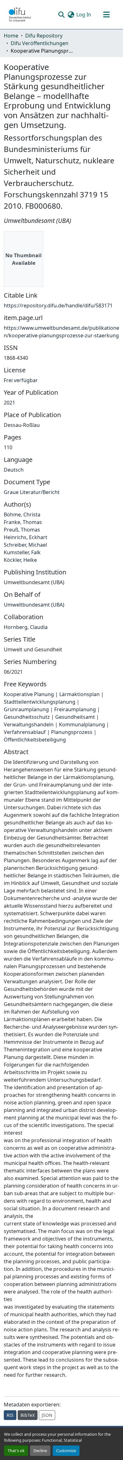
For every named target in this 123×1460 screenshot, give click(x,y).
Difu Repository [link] (43, 35)
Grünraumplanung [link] (26, 709)
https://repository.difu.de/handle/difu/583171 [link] (58, 305)
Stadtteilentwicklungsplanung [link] (39, 701)
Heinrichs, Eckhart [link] (25, 537)
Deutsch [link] (14, 469)
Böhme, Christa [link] (22, 514)
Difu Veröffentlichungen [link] (39, 43)
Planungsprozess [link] (71, 732)
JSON (47, 1415)
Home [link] (11, 35)
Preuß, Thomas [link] (22, 529)
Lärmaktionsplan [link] (79, 694)
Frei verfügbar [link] (21, 380)
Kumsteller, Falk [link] (22, 552)
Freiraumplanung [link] (75, 709)
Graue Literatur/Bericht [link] (32, 492)
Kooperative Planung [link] (29, 694)
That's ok (16, 1450)
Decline (40, 1450)
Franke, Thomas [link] (23, 522)
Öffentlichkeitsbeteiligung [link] (35, 739)
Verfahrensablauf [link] (25, 732)
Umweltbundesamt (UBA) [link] (34, 604)
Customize (66, 1450)
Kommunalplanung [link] (82, 724)
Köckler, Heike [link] (20, 559)
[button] (20, 14)
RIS (10, 1415)
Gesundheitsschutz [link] (27, 716)
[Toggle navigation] (106, 14)
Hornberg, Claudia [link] (26, 627)
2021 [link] (9, 402)
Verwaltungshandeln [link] (29, 724)
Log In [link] (83, 14)
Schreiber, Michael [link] (25, 544)
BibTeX (27, 1415)
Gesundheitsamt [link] (75, 716)
